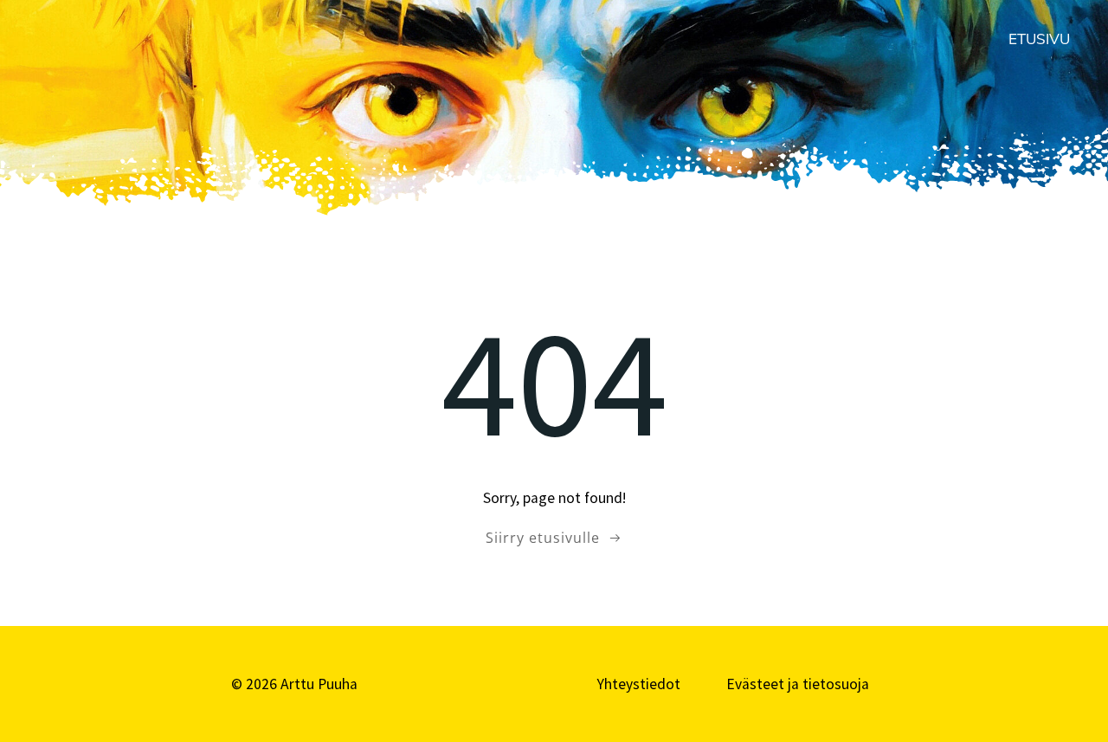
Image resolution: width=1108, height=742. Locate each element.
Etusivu (1039, 38)
